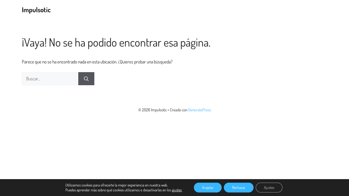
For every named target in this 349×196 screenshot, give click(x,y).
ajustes (177, 190)
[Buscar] (86, 78)
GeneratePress (199, 109)
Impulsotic (36, 9)
